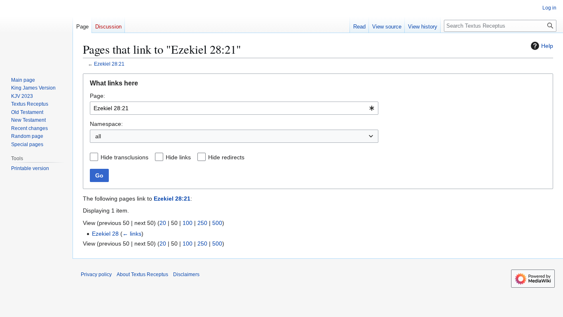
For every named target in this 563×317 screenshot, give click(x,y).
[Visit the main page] (36, 33)
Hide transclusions (124, 157)
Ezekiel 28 (105, 233)
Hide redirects (226, 157)
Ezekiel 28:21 (109, 63)
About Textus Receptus (142, 274)
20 (163, 223)
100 (187, 223)
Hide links (178, 157)
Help (547, 46)
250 (202, 223)
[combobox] (234, 108)
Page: (97, 95)
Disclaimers (186, 274)
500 (217, 223)
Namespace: (106, 124)
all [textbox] (98, 136)
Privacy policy (96, 274)
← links (131, 233)
